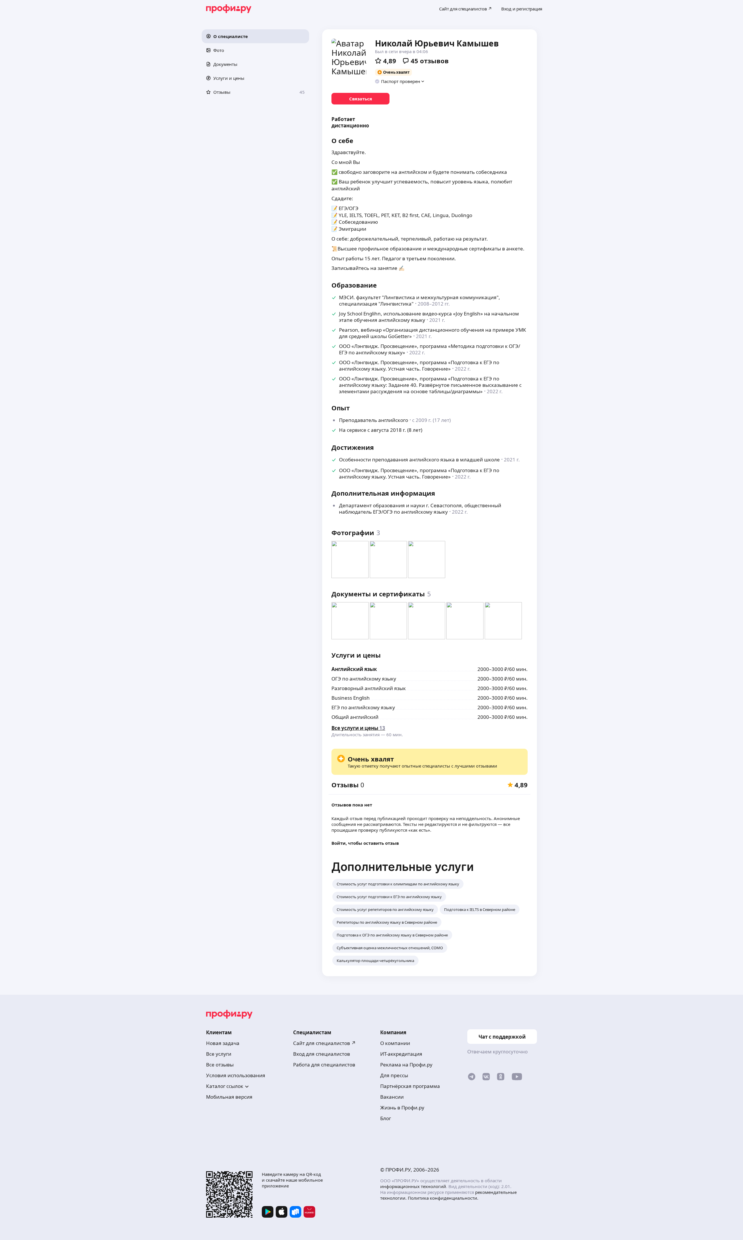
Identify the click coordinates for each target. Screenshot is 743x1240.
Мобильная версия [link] (229, 1096)
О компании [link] (395, 1043)
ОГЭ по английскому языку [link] (363, 678)
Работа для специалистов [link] (324, 1064)
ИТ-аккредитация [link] (401, 1054)
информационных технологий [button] (413, 1186)
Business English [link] (350, 697)
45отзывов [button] (430, 61)
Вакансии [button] (392, 1096)
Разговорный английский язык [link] (368, 688)
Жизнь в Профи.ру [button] (402, 1107)
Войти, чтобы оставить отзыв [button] (365, 843)
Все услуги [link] (218, 1054)
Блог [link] (385, 1118)
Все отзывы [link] (220, 1064)
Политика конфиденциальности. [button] (443, 1198)
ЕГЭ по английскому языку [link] (363, 707)
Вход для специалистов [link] (321, 1054)
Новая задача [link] (222, 1043)
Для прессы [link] (394, 1075)
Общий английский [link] (354, 717)
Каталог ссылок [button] (224, 1086)
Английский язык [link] (354, 669)
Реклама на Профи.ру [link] (406, 1064)
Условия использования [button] (235, 1075)
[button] (255, 36)
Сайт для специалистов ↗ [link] (324, 1043)
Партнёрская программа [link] (410, 1086)
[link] (360, 98)
